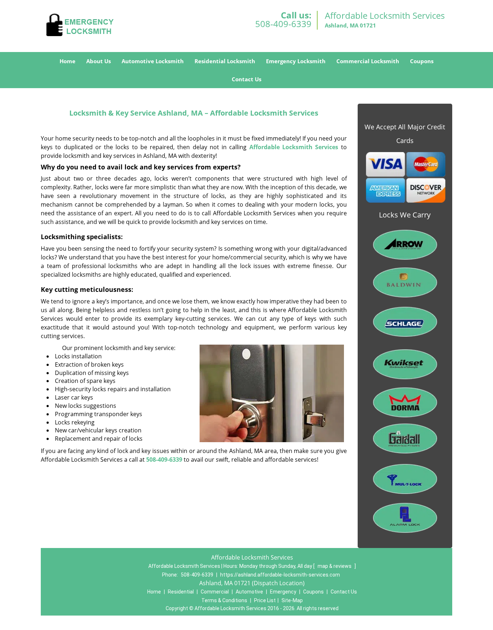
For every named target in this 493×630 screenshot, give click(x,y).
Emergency (283, 592)
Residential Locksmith (225, 61)
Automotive (249, 592)
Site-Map (292, 600)
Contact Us (246, 79)
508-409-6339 (283, 24)
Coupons (421, 61)
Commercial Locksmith (367, 61)
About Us (98, 61)
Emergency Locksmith (296, 61)
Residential (181, 592)
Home (67, 61)
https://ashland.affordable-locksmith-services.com (280, 575)
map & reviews (335, 566)
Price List (265, 600)
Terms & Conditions (224, 600)
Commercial (215, 592)
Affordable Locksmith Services (294, 147)
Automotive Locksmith (153, 61)
